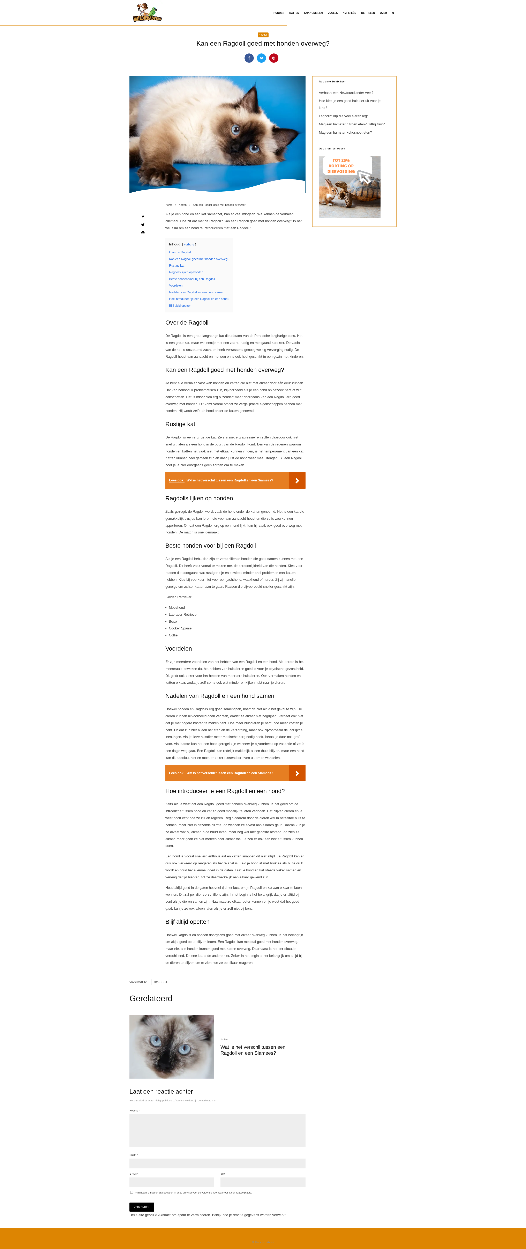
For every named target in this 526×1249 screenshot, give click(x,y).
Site (222, 1173)
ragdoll (161, 982)
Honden (278, 13)
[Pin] (273, 58)
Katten (294, 13)
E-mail (133, 1173)
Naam (133, 1154)
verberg (189, 244)
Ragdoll (263, 34)
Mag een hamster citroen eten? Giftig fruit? (352, 124)
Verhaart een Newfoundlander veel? (346, 93)
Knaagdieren (313, 13)
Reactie (134, 1110)
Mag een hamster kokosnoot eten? (345, 132)
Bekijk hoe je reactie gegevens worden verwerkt (249, 1215)
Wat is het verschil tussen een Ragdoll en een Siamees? (252, 1050)
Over (383, 13)
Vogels (333, 13)
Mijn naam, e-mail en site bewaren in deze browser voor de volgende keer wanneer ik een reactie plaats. (193, 1192)
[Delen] (249, 58)
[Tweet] (261, 58)
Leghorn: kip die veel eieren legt (343, 116)
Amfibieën (349, 13)
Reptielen (368, 13)
